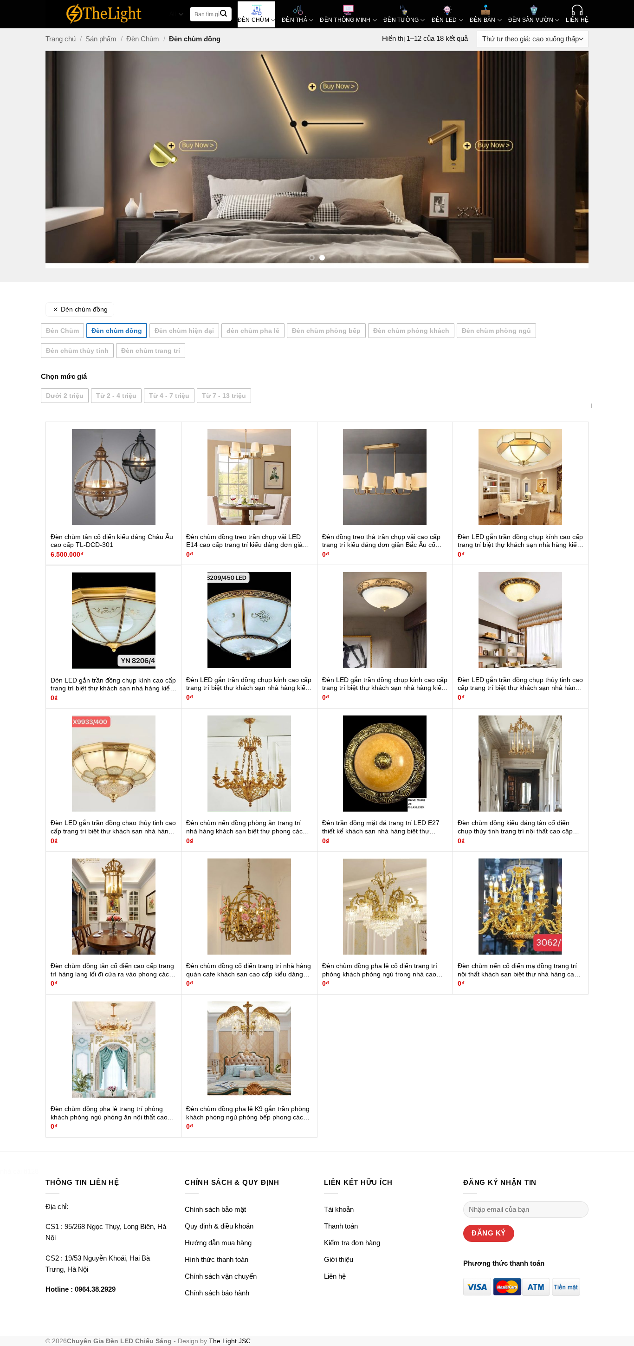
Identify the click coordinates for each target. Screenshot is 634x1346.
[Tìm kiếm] (223, 14)
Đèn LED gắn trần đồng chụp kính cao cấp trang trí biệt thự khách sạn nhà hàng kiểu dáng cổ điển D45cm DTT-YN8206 (113, 685)
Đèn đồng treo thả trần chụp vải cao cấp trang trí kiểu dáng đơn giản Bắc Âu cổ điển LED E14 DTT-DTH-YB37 (381, 541)
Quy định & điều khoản (219, 1226)
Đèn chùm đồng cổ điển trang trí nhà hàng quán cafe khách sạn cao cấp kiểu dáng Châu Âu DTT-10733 (248, 970)
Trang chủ (60, 39)
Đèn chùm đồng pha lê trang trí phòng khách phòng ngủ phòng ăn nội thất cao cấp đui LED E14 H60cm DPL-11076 (109, 1113)
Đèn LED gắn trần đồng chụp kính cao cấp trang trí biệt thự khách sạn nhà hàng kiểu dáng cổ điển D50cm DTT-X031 (520, 541)
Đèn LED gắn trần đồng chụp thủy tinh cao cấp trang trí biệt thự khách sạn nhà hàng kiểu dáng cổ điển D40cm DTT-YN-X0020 (520, 684)
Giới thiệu (338, 1259)
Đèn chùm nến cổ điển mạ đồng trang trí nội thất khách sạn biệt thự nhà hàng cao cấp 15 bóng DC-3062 (518, 970)
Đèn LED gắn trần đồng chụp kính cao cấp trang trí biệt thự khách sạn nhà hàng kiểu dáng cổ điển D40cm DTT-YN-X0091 (384, 684)
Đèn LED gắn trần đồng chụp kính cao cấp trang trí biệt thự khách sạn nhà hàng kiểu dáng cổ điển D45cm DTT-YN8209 (248, 684)
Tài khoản (339, 1209)
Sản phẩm (100, 39)
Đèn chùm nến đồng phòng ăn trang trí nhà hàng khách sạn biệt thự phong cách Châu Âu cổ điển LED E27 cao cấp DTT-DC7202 (246, 827)
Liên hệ (335, 1276)
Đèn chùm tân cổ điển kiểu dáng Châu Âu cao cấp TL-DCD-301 (112, 541)
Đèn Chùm (142, 39)
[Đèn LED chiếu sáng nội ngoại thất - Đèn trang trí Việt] (104, 14)
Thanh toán (341, 1226)
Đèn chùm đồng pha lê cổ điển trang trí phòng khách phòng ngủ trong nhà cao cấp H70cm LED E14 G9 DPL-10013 (379, 970)
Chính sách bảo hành (217, 1293)
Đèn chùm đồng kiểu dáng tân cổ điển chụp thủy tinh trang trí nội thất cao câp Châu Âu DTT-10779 (515, 827)
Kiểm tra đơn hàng (352, 1243)
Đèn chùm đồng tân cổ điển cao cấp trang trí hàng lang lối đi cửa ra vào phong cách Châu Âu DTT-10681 (112, 970)
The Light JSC (230, 1341)
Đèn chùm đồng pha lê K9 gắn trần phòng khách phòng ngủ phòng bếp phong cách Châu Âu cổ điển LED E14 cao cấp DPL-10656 (248, 1113)
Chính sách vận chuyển (221, 1276)
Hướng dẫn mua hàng (218, 1243)
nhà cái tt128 (19, 1171)
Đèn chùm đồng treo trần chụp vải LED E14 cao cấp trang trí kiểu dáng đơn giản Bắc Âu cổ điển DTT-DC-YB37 (246, 541)
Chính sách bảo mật (215, 1209)
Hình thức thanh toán (216, 1259)
